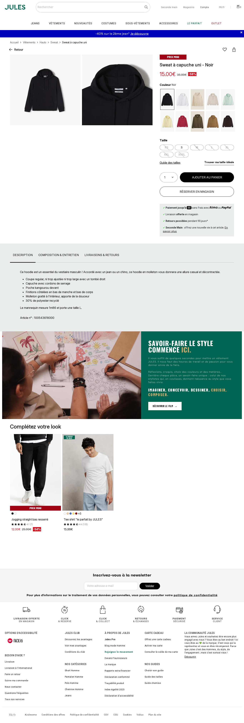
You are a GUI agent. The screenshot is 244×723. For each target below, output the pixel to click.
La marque (110, 664)
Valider (149, 586)
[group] (122, 33)
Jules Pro (110, 639)
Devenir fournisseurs (116, 658)
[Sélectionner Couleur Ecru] (198, 99)
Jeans (68, 695)
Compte (204, 7)
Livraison (10, 662)
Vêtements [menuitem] (57, 23)
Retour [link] (18, 49)
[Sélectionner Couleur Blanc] (182, 99)
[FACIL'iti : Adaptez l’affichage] (15, 640)
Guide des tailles (154, 677)
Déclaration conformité (117, 677)
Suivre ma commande (16, 680)
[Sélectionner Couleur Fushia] (182, 121)
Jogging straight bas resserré (29, 519)
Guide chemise (153, 683)
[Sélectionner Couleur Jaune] (167, 121)
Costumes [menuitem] (108, 23)
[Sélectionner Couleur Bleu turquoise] (228, 99)
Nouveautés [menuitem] (83, 23)
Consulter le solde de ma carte (161, 652)
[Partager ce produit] (234, 49)
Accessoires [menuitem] (168, 23)
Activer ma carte (154, 645)
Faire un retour (13, 674)
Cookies (127, 715)
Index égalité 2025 (115, 689)
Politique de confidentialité (84, 715)
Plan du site (154, 715)
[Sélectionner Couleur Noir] (167, 99)
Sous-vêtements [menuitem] (138, 23)
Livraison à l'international (18, 668)
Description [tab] (23, 255)
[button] (147, 60)
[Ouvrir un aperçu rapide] (147, 60)
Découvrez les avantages (78, 639)
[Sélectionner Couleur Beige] (213, 99)
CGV (106, 715)
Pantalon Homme (74, 677)
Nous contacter (13, 687)
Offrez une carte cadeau (158, 639)
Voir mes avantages (75, 645)
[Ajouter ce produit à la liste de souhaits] (224, 49)
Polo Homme (71, 683)
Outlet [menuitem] (216, 23)
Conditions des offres (53, 715)
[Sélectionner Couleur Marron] (228, 121)
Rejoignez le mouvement (119, 652)
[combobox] (93, 7)
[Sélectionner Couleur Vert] (198, 121)
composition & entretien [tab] (58, 255)
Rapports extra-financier (117, 671)
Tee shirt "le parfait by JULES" (83, 519)
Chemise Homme (74, 689)
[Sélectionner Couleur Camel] (213, 121)
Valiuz (140, 715)
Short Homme (72, 670)
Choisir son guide (154, 670)
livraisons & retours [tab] (101, 255)
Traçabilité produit (114, 683)
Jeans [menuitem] (35, 23)
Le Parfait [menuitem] (194, 23)
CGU (115, 715)
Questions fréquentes (16, 693)
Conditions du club (75, 652)
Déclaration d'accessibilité (119, 696)
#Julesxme (31, 715)
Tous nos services (15, 699)
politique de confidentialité (196, 595)
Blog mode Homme (115, 645)
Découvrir (190, 656)
